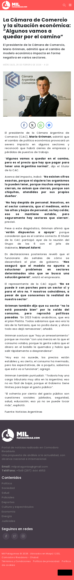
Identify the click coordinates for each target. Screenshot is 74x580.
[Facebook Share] (24, 125)
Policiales (8, 497)
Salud (5, 493)
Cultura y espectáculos (18, 507)
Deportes (8, 502)
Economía (8, 511)
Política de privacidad (46, 561)
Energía (7, 516)
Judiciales (8, 521)
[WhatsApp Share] (41, 125)
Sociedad (8, 488)
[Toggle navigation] (70, 5)
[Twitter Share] (32, 125)
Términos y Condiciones (16, 561)
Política (7, 483)
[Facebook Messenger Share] (49, 125)
